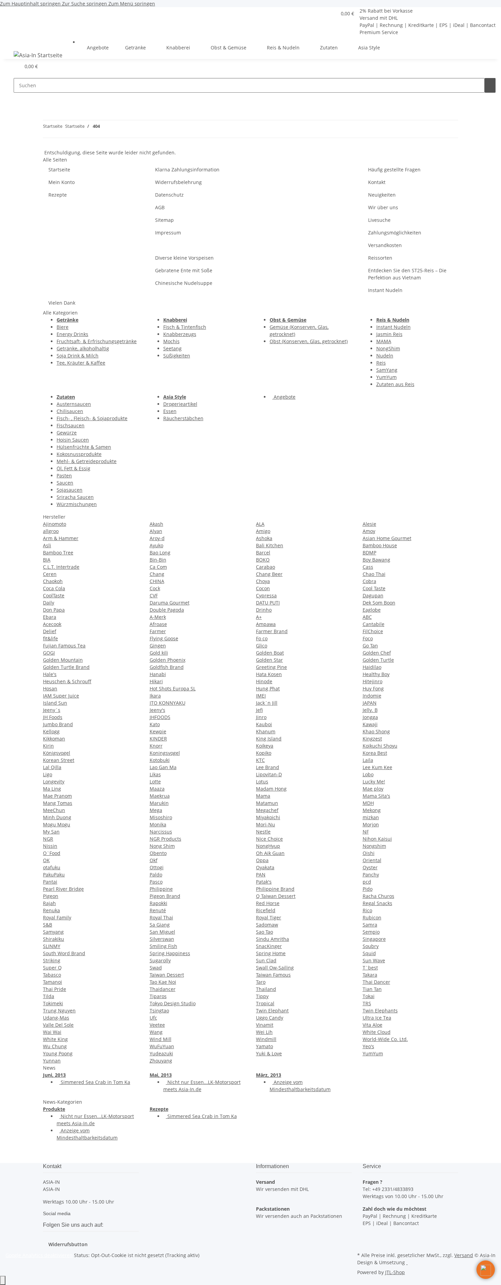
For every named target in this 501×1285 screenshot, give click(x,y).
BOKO (263, 559)
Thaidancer (163, 989)
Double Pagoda (167, 610)
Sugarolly (160, 960)
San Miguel (162, 932)
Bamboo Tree (58, 552)
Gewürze (67, 432)
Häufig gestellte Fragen (394, 169)
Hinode (264, 681)
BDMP (369, 552)
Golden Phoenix (167, 660)
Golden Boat (270, 652)
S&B (47, 924)
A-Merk (158, 617)
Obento (158, 853)
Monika (158, 824)
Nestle (263, 831)
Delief (49, 631)
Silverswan (162, 939)
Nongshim (374, 846)
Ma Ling (52, 788)
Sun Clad (266, 960)
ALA (260, 524)
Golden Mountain (63, 660)
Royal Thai (161, 917)
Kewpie (158, 731)
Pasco (156, 881)
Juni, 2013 (54, 1075)
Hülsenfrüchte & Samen (84, 447)
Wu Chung (55, 1046)
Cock (155, 588)
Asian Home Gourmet (387, 538)
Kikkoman (54, 738)
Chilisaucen (70, 411)
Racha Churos (378, 896)
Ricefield (265, 910)
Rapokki (158, 903)
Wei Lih (264, 1032)
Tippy (262, 996)
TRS (367, 1003)
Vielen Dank (61, 303)
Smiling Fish (163, 946)
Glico (261, 645)
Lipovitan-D (269, 774)
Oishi (369, 853)
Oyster (370, 867)
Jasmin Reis (389, 334)
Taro (260, 982)
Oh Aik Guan (270, 853)
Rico (367, 910)
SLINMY (51, 946)
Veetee (157, 1025)
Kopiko (263, 753)
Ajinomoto (54, 524)
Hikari (156, 681)
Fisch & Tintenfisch (184, 327)
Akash (156, 524)
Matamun (267, 803)
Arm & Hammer (60, 538)
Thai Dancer (376, 982)
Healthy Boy (376, 674)
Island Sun (55, 703)
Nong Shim (162, 846)
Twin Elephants (380, 1010)
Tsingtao (159, 1010)
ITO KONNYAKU (167, 703)
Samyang (53, 932)
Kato (155, 724)
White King (55, 1039)
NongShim (388, 348)
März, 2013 (268, 1075)
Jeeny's (157, 710)
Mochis (171, 341)
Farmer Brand (272, 631)
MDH (368, 803)
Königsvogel (56, 753)
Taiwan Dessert (167, 975)
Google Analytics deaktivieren (39, 1255)
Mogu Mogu (56, 824)
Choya (263, 581)
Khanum (265, 731)
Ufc (153, 1017)
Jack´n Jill (266, 703)
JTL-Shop (395, 1272)
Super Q (52, 967)
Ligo (47, 774)
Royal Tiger (268, 917)
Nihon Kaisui (377, 839)
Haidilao (372, 667)
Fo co (262, 638)
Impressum (168, 232)
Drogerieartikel (180, 404)
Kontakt (376, 182)
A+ (259, 617)
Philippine (161, 889)
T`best (370, 967)
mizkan (371, 817)
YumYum (386, 377)
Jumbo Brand (58, 724)
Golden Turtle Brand (66, 667)
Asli (47, 545)
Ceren (50, 574)
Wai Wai (52, 1032)
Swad (156, 967)
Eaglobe (372, 610)
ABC (367, 617)
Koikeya (264, 746)
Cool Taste (374, 588)
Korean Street (58, 760)
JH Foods (52, 717)
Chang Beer (269, 574)
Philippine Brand (275, 889)
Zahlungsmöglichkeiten (394, 232)
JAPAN (370, 703)
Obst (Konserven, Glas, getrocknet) (309, 341)
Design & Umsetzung (381, 1262)
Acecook (52, 624)
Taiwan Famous (273, 975)
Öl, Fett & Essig (73, 468)
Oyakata (265, 867)
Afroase (158, 624)
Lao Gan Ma (163, 767)
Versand (463, 1255)
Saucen (65, 482)
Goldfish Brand (167, 667)
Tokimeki (53, 1003)
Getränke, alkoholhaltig (83, 348)
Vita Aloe (372, 1025)
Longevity (53, 781)
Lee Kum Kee (377, 767)
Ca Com (158, 567)
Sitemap (164, 220)
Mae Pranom (57, 796)
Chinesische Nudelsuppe (183, 283)
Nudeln (384, 355)
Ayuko (156, 545)
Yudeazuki (161, 1053)
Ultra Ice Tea (377, 1017)
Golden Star (269, 660)
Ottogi (157, 867)
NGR (48, 839)
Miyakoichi (268, 817)
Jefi (259, 710)
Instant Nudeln (385, 290)
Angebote (283, 397)
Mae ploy (373, 788)
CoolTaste (53, 595)
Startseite (59, 169)
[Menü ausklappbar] (13, 41)
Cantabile (373, 624)
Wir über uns (383, 207)
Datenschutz (169, 195)
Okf (153, 860)
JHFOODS (160, 717)
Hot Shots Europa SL (173, 688)
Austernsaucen (74, 404)
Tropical (265, 1003)
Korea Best (375, 753)
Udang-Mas (56, 1017)
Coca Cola (54, 588)
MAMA (383, 341)
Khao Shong (376, 731)
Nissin (50, 846)
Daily (48, 602)
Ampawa (266, 624)
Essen (170, 411)
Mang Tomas (57, 803)
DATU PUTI (268, 602)
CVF (154, 595)
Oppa (262, 860)
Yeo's (368, 1046)
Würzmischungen (77, 504)
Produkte (54, 1109)
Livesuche (379, 220)
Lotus (262, 781)
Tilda (48, 996)
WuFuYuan (162, 1046)
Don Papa (54, 610)
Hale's (50, 674)
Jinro (261, 717)
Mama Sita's (376, 796)
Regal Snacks (377, 903)
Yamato (264, 1046)
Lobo (368, 774)
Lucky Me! (374, 781)
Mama (263, 796)
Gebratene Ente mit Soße (183, 270)
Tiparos (158, 996)
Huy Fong (373, 688)
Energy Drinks (72, 334)
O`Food (51, 853)
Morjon (371, 824)
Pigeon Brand (165, 896)
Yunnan (52, 1060)
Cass (368, 567)
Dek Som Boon (379, 602)
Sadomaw (267, 924)
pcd (367, 881)
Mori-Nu (265, 824)
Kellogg (51, 731)
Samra (370, 924)
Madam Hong (271, 788)
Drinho (264, 610)
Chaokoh (53, 581)
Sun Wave (374, 960)
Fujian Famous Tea (64, 645)
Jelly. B (370, 710)
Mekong (372, 810)
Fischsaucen (71, 425)
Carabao (265, 567)
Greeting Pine (271, 667)
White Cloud (377, 1032)
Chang (157, 574)
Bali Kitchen (269, 545)
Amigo (263, 531)
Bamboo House (380, 545)
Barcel (263, 552)
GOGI (49, 652)
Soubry (371, 946)
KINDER (158, 738)
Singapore (374, 939)
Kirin (48, 746)
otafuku (51, 867)
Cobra (369, 581)
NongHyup (268, 846)
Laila (368, 760)
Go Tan (370, 645)
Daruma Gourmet (169, 602)
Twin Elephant (272, 1010)
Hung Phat (268, 688)
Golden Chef (377, 652)
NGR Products (165, 839)
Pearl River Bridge (63, 889)
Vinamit (264, 1025)
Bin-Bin (158, 559)
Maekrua (160, 796)
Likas (155, 774)
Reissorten (380, 258)
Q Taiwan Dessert (275, 896)
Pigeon (50, 896)
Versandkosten (385, 245)
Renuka (51, 910)
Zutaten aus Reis (395, 384)
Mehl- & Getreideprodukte (87, 461)
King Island (269, 738)
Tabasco (52, 975)
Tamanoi (52, 982)
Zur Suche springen (85, 3)
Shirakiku (53, 939)
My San (51, 831)
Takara (370, 975)
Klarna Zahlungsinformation (187, 169)
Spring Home (271, 953)
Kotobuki (160, 760)
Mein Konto (61, 182)
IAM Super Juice (61, 695)
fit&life (50, 638)
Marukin (159, 803)
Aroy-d (157, 538)
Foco (368, 638)
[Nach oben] (2, 1280)
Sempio (371, 932)
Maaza (157, 788)
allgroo (51, 531)
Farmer (158, 631)
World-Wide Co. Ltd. (385, 1039)
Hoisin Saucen (73, 440)
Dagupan (373, 595)
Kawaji (370, 724)
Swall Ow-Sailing (275, 967)
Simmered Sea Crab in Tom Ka (94, 1082)
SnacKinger (269, 946)
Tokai (369, 996)
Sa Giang (160, 924)
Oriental (372, 860)
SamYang (386, 370)
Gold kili (159, 652)
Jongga (370, 717)
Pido (368, 889)
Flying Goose (164, 638)
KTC (260, 760)
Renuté (158, 910)
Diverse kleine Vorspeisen (184, 258)
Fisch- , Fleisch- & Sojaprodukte (92, 418)
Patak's (264, 881)
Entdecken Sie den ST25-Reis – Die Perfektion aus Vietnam (407, 274)
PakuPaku (54, 874)
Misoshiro (161, 817)
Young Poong (58, 1053)
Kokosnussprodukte (79, 454)
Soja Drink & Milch (77, 355)
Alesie (369, 524)
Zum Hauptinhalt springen (31, 3)
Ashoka (264, 538)
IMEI (261, 695)
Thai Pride (54, 989)
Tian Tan (372, 989)
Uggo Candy (269, 1017)
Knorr (156, 746)
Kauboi (264, 724)
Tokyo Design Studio (173, 1003)
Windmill (266, 1039)
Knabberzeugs (179, 334)
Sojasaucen (69, 490)
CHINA (157, 581)
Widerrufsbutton (68, 1244)
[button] (328, 13)
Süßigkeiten (176, 355)
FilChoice (373, 631)
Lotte (155, 781)
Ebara (49, 617)
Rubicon (372, 917)
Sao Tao (264, 932)
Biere (63, 327)
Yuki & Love (269, 1053)
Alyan (156, 531)
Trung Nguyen (59, 1010)
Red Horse (267, 903)
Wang (156, 1032)
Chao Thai (374, 574)
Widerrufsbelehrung (178, 182)
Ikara (155, 695)
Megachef (267, 810)
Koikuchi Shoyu (380, 746)
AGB (160, 207)
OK (46, 860)
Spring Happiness (170, 953)
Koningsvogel (165, 753)
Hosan (50, 688)
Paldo (156, 874)
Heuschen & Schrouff (67, 681)
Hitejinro (372, 681)
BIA (46, 559)
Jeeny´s (51, 710)
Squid (369, 953)
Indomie (372, 695)
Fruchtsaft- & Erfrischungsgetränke (97, 341)
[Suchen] (490, 85)
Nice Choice (269, 839)
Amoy (369, 531)
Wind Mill (160, 1039)
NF (366, 831)
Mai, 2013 (161, 1075)
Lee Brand (267, 767)
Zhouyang (161, 1060)
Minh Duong (57, 817)
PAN (260, 874)
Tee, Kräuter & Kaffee (81, 363)
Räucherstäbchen (183, 418)
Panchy (371, 874)
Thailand (266, 989)
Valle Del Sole (58, 1025)
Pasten (64, 475)
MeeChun (54, 810)
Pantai (50, 881)
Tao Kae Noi (163, 982)
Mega (156, 810)
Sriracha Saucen (75, 497)
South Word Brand (64, 953)
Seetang (172, 348)
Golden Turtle (378, 660)
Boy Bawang (376, 559)
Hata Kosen (269, 674)
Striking (51, 960)
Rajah (49, 903)
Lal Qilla (52, 767)
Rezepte (57, 195)
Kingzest (372, 738)
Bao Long (160, 552)
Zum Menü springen (131, 3)
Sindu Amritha (272, 939)
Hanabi (158, 674)
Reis (381, 363)
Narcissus (161, 831)
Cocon (263, 588)
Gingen (158, 645)
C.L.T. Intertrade (61, 567)
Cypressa (266, 595)
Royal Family (57, 917)
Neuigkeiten (382, 195)
